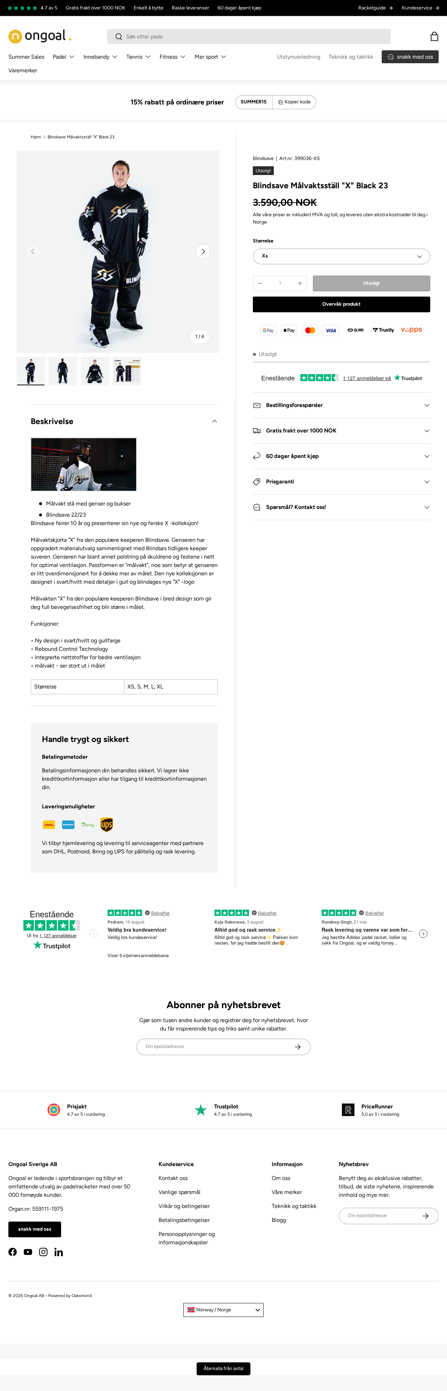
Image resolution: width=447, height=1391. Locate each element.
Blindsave (263, 158)
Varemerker (22, 70)
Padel (59, 56)
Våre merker (287, 1192)
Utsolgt (371, 283)
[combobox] (249, 36)
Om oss (281, 1178)
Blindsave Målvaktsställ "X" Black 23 (81, 136)
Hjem (36, 136)
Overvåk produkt (341, 304)
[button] (434, 36)
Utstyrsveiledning (298, 56)
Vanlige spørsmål (179, 1192)
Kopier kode (298, 102)
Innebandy (96, 56)
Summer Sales (26, 56)
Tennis (134, 56)
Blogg (279, 1220)
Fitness (168, 56)
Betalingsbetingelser (184, 1220)
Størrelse (263, 241)
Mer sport (206, 56)
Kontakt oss (173, 1178)
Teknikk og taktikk (351, 56)
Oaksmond (82, 1295)
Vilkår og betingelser (184, 1206)
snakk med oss (34, 1229)
